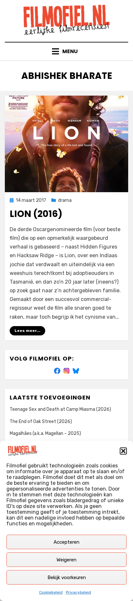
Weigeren (66, 560)
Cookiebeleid (51, 592)
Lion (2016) (36, 214)
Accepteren (66, 542)
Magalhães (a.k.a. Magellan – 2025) (45, 433)
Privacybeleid (78, 592)
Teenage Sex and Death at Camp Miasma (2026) (60, 409)
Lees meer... (27, 330)
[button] (123, 451)
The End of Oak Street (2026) (41, 421)
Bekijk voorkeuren (66, 577)
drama (65, 200)
